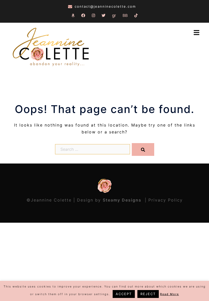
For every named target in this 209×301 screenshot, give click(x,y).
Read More (169, 294)
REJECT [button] (148, 294)
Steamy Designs (123, 200)
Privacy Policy (165, 200)
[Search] (143, 149)
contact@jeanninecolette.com (105, 6)
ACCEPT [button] (124, 294)
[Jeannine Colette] (51, 47)
